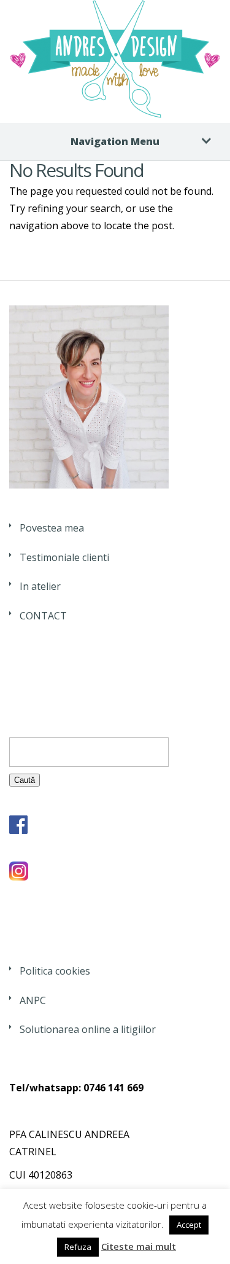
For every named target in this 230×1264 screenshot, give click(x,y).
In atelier (40, 586)
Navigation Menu (115, 141)
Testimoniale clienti (64, 557)
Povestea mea (52, 528)
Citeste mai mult (138, 1246)
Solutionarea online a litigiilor (88, 1029)
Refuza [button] (77, 1246)
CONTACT (43, 615)
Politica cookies (55, 971)
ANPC (33, 1000)
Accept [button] (189, 1224)
